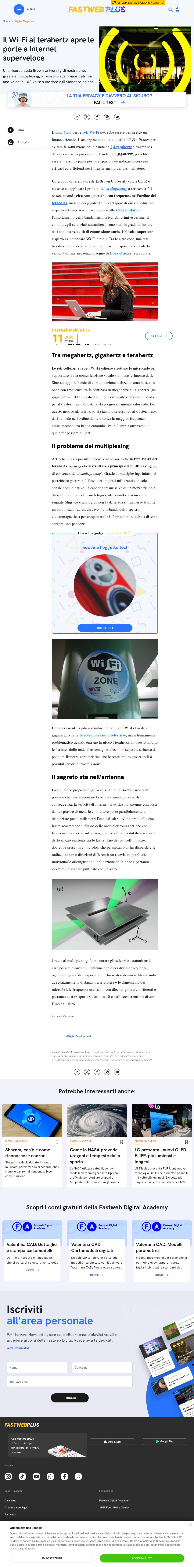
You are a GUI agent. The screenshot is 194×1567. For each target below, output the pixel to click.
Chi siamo (10, 1500)
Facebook (97, 117)
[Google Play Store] (164, 1441)
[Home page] (97, 9)
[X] (78, 1476)
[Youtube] (36, 1476)
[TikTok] (22, 1476)
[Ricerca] (170, 10)
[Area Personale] (177, 10)
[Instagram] (8, 1476)
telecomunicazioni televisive (103, 735)
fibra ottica (119, 253)
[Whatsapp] (50, 1476)
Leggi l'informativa (18, 1348)
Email (117, 117)
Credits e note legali (16, 1507)
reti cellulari (126, 210)
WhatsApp (107, 117)
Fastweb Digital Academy (113, 1500)
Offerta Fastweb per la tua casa (138, 2)
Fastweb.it (10, 1514)
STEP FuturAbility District (114, 1507)
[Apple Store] (112, 1441)
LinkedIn (77, 117)
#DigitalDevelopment (78, 1036)
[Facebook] (64, 1476)
